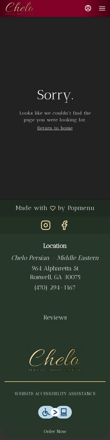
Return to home (55, 128)
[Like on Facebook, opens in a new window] (64, 227)
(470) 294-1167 (55, 287)
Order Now (55, 431)
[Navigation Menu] (102, 8)
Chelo (55, 360)
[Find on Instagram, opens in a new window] (46, 227)
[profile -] (88, 8)
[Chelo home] (30, 8)
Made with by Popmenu (49, 208)
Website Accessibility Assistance (55, 393)
